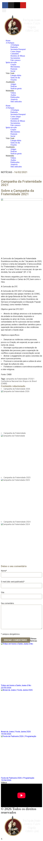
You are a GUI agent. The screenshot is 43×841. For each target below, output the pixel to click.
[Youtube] (23, 5)
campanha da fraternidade (16, 379)
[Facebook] (5, 5)
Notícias (14, 86)
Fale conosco (15, 60)
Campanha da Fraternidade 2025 (17, 477)
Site (2, 592)
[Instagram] (11, 5)
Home (8, 41)
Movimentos (15, 67)
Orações (14, 80)
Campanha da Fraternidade (15, 433)
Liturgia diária (16, 75)
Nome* (4, 571)
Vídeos (13, 93)
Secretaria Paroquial (18, 49)
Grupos (13, 64)
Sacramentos (15, 58)
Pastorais (14, 69)
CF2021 (31, 379)
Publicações (15, 97)
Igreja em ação (11, 62)
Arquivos (14, 99)
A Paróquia (10, 43)
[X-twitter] (17, 5)
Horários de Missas (18, 56)
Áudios (13, 95)
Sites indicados (16, 101)
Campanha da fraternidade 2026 (17, 389)
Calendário (15, 54)
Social (13, 71)
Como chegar (16, 51)
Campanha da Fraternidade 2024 (17, 522)
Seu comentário (7, 603)
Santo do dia (15, 78)
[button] (4, 10)
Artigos (13, 84)
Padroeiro (14, 47)
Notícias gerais (16, 88)
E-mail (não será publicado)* (12, 582)
